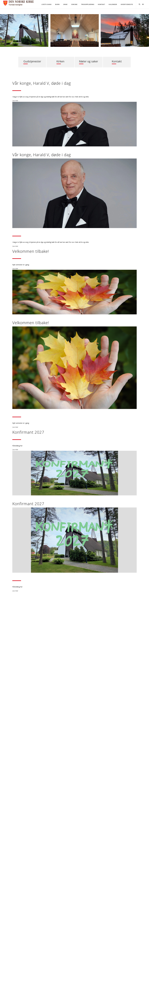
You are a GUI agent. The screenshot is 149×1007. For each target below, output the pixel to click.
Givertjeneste (127, 4)
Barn (57, 4)
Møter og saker (88, 61)
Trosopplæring (87, 4)
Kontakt (101, 4)
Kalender (113, 4)
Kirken (60, 61)
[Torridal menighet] (19, 3)
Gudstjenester (32, 61)
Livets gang (46, 4)
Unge (65, 4)
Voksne (74, 4)
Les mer (15, 100)
